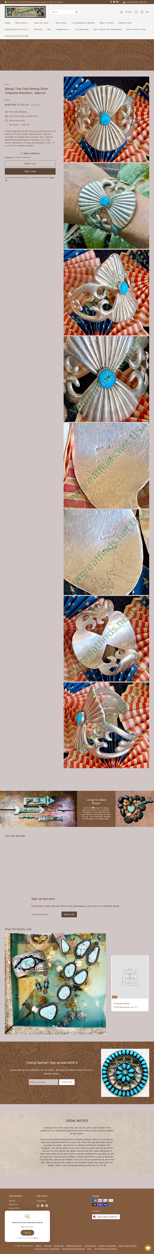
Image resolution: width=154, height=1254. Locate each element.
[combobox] (64, 11)
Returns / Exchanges (107, 1246)
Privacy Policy (91, 1246)
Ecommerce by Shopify (107, 1249)
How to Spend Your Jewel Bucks (107, 29)
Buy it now (30, 171)
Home (7, 84)
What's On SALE (107, 23)
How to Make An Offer (136, 29)
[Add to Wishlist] (26, 851)
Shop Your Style (41, 23)
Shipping (8, 157)
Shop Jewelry (21, 23)
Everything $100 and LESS (17, 36)
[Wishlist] (136, 12)
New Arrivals (61, 23)
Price (7, 100)
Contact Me (14, 1208)
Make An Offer (125, 23)
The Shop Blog (81, 29)
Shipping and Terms (74, 1246)
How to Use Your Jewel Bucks (47, 1249)
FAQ (49, 29)
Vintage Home (62, 29)
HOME (7, 23)
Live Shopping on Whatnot (83, 23)
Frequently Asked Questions (73, 1249)
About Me (13, 1204)
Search (12, 1201)
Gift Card (38, 29)
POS (89, 1249)
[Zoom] (106, 119)
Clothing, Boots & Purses (16, 29)
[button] (147, 1247)
